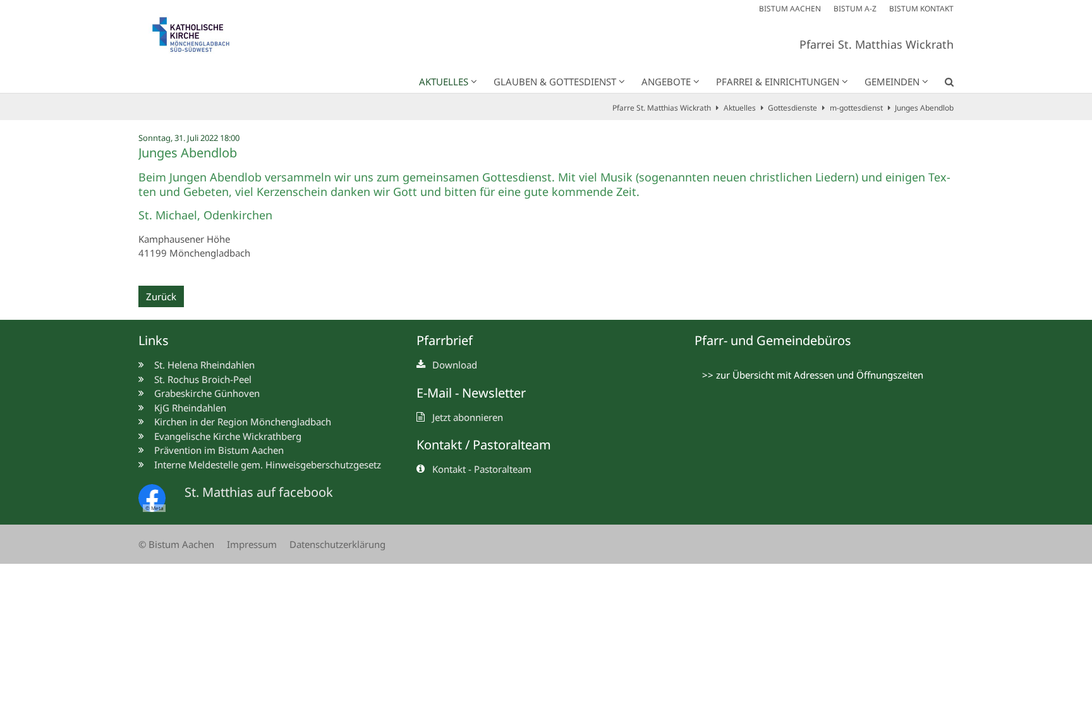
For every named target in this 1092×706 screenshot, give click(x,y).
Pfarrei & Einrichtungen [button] (777, 81)
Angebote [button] (666, 81)
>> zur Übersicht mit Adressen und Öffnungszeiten (812, 374)
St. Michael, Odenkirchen (205, 215)
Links (153, 340)
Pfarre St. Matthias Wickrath (661, 107)
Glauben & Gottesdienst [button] (555, 81)
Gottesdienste (792, 107)
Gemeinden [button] (891, 81)
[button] (941, 84)
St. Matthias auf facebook (259, 492)
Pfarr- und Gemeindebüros (773, 340)
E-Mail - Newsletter (471, 393)
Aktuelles (740, 107)
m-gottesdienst (856, 107)
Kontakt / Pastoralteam (483, 445)
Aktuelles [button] (443, 81)
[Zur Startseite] (198, 37)
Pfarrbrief (444, 340)
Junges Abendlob (924, 107)
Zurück (161, 296)
